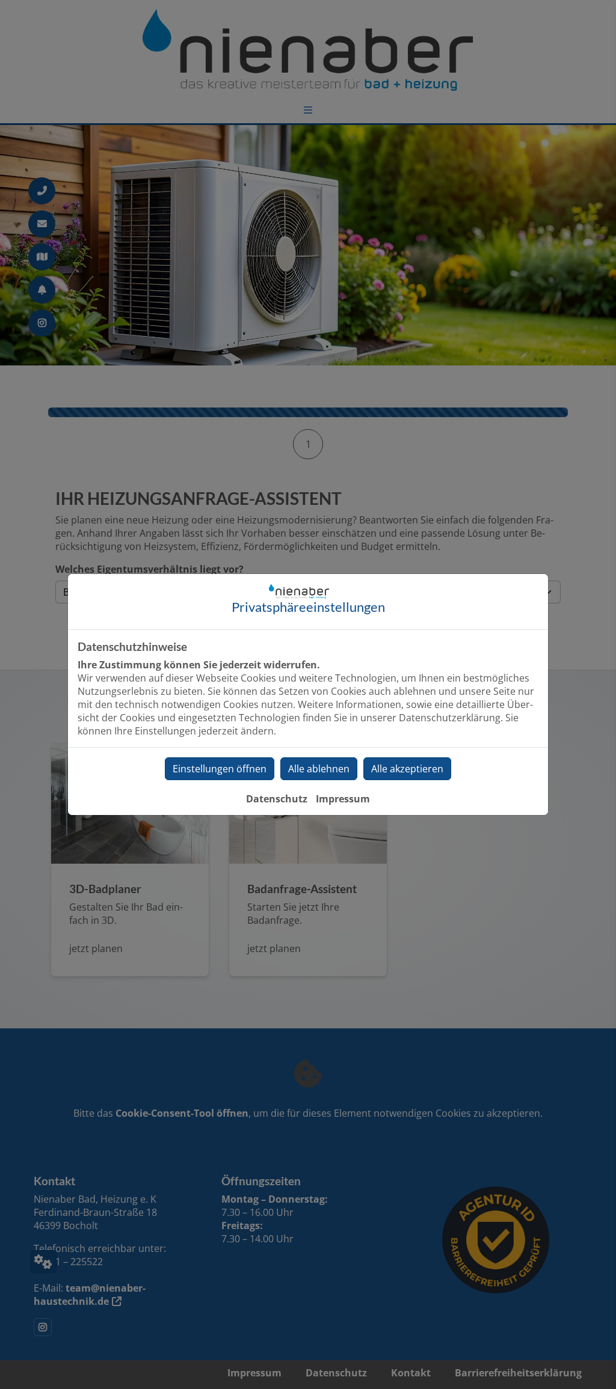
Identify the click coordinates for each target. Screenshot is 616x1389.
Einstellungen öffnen (219, 768)
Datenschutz (276, 798)
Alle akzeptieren (407, 768)
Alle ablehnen (319, 768)
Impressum (343, 798)
